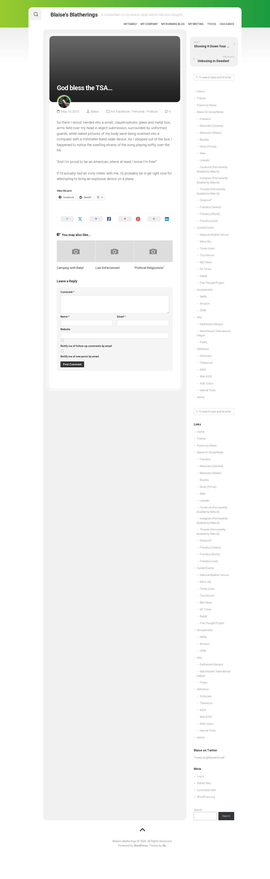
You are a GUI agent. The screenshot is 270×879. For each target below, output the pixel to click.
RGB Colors (206, 383)
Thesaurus (206, 362)
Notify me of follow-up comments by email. (86, 346)
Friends (201, 98)
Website (65, 329)
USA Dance (227, 24)
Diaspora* (206, 200)
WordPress (141, 845)
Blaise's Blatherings (74, 14)
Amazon (205, 303)
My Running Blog (173, 24)
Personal (138, 111)
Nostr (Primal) (208, 146)
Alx (164, 845)
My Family (130, 24)
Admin (201, 397)
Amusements (205, 289)
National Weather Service (214, 234)
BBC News (206, 262)
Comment (67, 292)
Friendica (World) (210, 213)
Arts (199, 317)
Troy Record (207, 255)
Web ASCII (206, 376)
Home (200, 91)
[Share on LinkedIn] (158, 219)
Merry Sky (205, 241)
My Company (149, 24)
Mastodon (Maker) (211, 132)
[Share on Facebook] (100, 219)
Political (152, 111)
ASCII (203, 369)
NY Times (205, 269)
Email (121, 316)
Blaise (95, 111)
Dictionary (206, 355)
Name (64, 316)
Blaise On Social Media (210, 112)
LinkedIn (204, 160)
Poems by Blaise (206, 105)
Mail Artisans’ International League (213, 333)
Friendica (205, 119)
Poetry (203, 342)
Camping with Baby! (70, 268)
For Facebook (120, 111)
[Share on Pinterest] (129, 219)
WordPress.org (206, 796)
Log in (200, 776)
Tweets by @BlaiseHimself (209, 757)
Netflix (203, 296)
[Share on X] (71, 219)
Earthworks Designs (211, 324)
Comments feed (206, 790)
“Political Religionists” (149, 268)
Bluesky (204, 139)
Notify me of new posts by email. (80, 356)
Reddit (203, 276)
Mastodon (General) (211, 125)
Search (198, 809)
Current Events (205, 227)
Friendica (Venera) (210, 207)
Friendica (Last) (209, 220)
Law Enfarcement (108, 268)
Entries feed (203, 783)
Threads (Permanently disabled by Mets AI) (211, 191)
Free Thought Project (212, 282)
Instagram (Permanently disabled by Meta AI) (212, 180)
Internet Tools (208, 390)
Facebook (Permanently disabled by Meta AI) (212, 169)
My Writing (196, 24)
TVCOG (211, 24)
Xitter (203, 153)
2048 (203, 310)
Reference (203, 348)
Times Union (207, 248)
